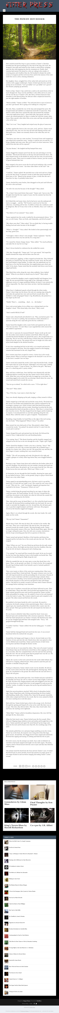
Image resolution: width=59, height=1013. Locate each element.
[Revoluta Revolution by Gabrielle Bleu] (6, 930)
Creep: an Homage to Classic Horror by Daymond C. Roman (23, 853)
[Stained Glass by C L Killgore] (6, 980)
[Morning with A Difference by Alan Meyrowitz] (6, 861)
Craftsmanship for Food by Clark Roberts (19, 935)
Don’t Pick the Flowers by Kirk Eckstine (18, 966)
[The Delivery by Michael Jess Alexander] (6, 874)
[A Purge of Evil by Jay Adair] (6, 993)
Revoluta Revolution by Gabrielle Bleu (18, 929)
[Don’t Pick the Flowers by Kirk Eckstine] (6, 968)
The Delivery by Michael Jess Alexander (18, 872)
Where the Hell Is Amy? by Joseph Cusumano (19, 841)
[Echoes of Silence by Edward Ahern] (6, 955)
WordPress (39, 1000)
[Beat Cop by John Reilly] (6, 911)
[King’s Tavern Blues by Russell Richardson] (16, 815)
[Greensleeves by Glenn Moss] (16, 792)
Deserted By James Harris (15, 960)
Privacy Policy (25, 1003)
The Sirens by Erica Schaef (15, 972)
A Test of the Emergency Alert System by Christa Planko (22, 891)
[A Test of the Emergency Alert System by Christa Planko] (6, 892)
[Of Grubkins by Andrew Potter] (6, 867)
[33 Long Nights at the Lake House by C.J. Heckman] (6, 949)
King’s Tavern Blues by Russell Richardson (15, 826)
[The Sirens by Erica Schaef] (6, 974)
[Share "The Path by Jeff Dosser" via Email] (26, 766)
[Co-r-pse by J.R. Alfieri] (42, 815)
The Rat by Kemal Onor (14, 847)
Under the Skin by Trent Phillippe (17, 903)
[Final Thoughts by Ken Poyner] (42, 792)
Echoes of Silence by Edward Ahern (17, 954)
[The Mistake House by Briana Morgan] (6, 886)
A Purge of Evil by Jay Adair (16, 991)
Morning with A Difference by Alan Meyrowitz (20, 860)
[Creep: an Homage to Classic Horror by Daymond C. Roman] (6, 855)
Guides (30, 1003)
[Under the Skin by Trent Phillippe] (6, 905)
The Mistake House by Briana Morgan (18, 885)
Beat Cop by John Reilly (14, 910)
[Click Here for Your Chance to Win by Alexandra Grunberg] (6, 942)
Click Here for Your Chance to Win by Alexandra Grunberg (23, 941)
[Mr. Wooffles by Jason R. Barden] (6, 917)
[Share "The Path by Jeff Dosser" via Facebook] (20, 766)
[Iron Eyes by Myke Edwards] (6, 899)
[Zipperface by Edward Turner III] (6, 924)
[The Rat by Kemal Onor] (6, 848)
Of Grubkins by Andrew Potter (16, 866)
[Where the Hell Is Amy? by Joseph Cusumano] (6, 842)
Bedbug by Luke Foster (14, 878)
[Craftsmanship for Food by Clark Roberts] (6, 936)
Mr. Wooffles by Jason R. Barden (17, 916)
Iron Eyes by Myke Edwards (15, 897)
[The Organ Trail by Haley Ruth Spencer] (6, 986)
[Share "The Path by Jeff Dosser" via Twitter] (23, 766)
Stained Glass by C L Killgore (16, 979)
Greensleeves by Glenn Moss (15, 803)
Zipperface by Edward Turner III (17, 922)
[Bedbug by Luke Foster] (6, 880)
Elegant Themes (26, 1000)
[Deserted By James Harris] (6, 961)
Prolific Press (32, 1007)
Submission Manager (25, 1011)
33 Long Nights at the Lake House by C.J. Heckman (21, 947)
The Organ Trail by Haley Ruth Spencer (18, 985)
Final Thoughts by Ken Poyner (41, 803)
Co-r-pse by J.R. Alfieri (41, 825)
